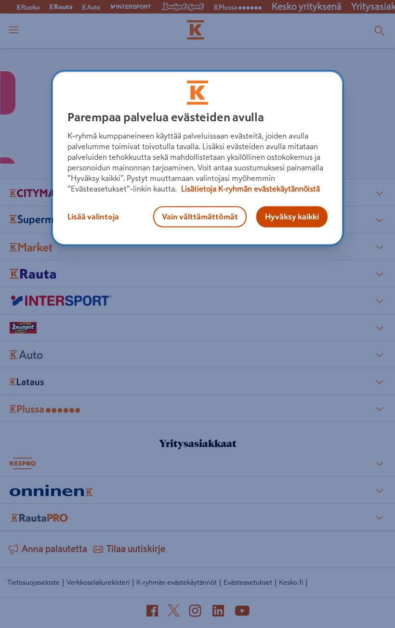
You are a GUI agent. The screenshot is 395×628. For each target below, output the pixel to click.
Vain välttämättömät (200, 216)
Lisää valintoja (93, 216)
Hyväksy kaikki (292, 216)
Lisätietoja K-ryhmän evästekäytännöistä (249, 188)
